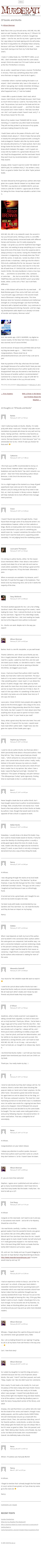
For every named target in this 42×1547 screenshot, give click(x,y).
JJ (10, 1075)
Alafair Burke (15, 825)
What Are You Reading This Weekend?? (13, 1522)
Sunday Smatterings (7, 1519)
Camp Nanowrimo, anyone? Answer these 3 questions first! (20, 1530)
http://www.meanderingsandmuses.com (15, 1257)
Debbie (13, 926)
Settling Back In (6, 1527)
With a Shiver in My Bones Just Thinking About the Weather (31, 397)
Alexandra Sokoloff (17, 968)
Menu (21, 2)
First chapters (7, 394)
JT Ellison (13, 1006)
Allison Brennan (9, 25)
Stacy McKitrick (15, 596)
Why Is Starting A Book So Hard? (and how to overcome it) (19, 1524)
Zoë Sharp (14, 1202)
